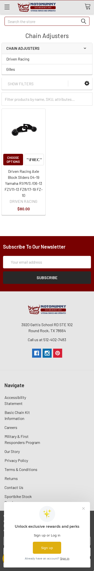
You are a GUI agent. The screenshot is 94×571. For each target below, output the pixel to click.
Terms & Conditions (21, 469)
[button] (86, 83)
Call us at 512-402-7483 (47, 339)
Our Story (12, 451)
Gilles (10, 69)
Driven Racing (17, 59)
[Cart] (89, 7)
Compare (34, 159)
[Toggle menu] (7, 7)
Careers (11, 427)
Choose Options (13, 160)
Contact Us (14, 487)
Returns (11, 478)
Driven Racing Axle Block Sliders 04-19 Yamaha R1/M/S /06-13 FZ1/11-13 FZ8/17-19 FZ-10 (24, 183)
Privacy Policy (16, 460)
